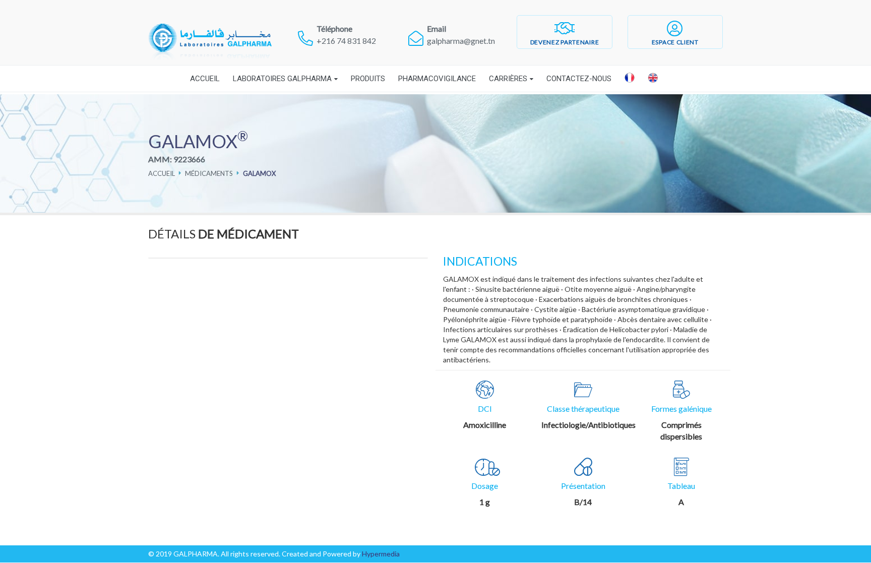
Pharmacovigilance (437, 78)
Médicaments (209, 173)
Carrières (508, 78)
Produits (368, 78)
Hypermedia (381, 553)
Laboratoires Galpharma (282, 78)
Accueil (205, 78)
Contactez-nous (578, 78)
